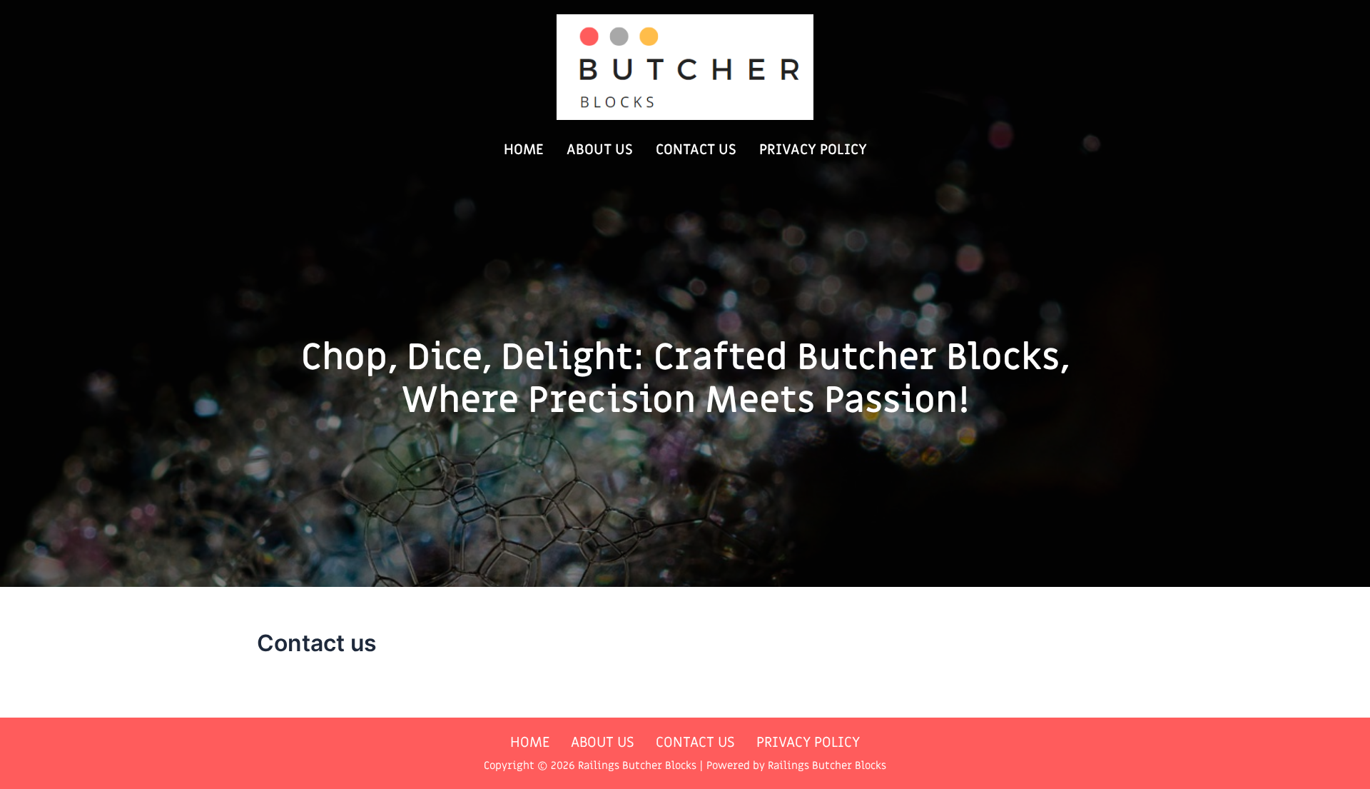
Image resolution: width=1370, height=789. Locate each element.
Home (524, 150)
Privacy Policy (813, 150)
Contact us (696, 150)
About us (600, 150)
